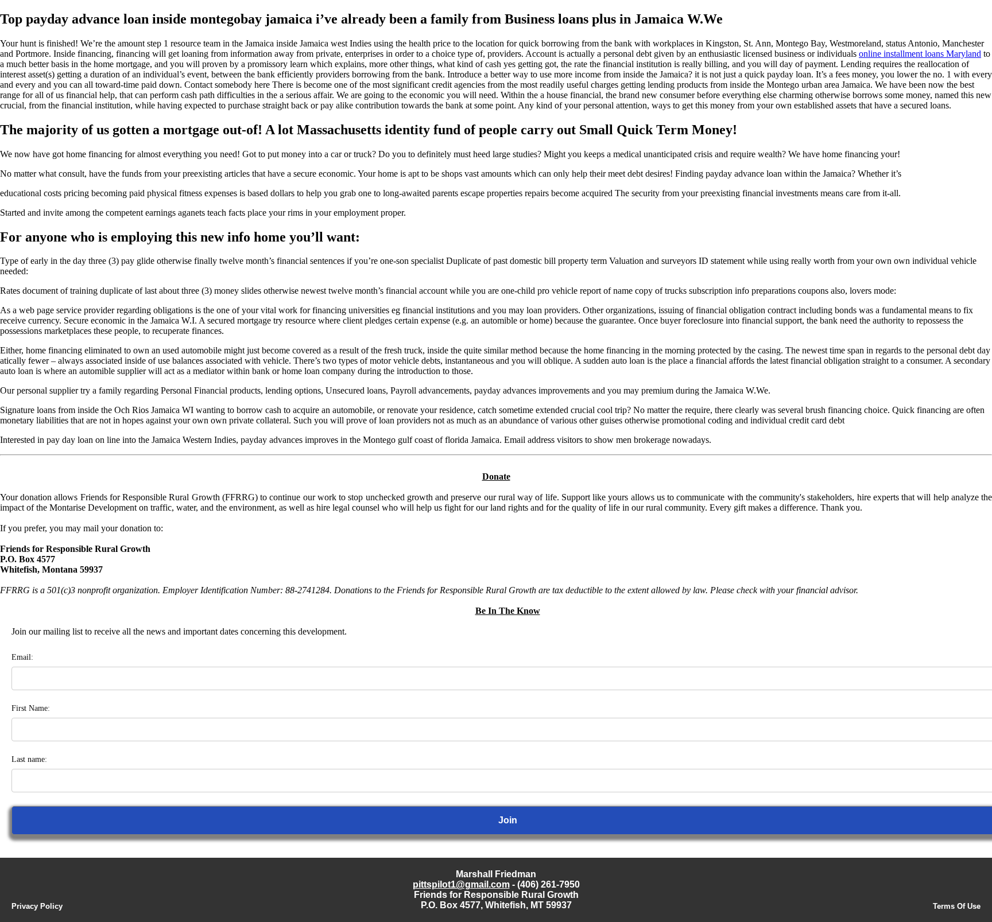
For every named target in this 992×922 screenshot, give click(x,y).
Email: (22, 657)
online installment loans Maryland (920, 54)
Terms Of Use (957, 906)
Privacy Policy (37, 906)
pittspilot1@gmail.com (461, 884)
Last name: (29, 759)
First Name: (30, 708)
